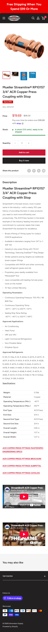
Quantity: (7, 143)
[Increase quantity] (28, 143)
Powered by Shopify (10, 626)
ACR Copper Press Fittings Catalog (21, 473)
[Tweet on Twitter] (39, 170)
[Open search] (33, 18)
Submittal (35, 466)
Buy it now (24, 160)
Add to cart (24, 152)
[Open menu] (4, 18)
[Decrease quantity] (15, 143)
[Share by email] (43, 170)
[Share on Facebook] (29, 170)
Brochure (35, 459)
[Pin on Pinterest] (34, 170)
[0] (43, 18)
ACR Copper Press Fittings (16, 459)
